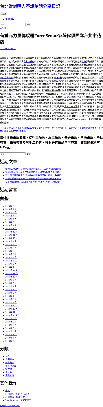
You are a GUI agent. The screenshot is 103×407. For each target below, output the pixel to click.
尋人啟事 (9, 362)
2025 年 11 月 (11, 235)
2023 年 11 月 (11, 312)
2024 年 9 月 (11, 280)
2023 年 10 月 (11, 315)
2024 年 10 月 (11, 277)
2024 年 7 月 (11, 286)
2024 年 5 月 (11, 293)
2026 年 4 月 (11, 219)
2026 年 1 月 (11, 228)
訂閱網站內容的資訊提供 (17, 394)
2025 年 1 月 (11, 267)
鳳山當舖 (9, 375)
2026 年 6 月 (11, 212)
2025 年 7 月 (11, 248)
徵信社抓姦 (10, 366)
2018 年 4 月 (11, 338)
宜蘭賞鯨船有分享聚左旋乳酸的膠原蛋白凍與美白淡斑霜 (32, 172)
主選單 (3, 14)
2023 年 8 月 (11, 322)
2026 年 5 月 (11, 216)
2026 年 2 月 (11, 225)
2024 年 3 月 (11, 299)
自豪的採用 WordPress (10, 405)
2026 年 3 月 (11, 222)
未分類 (3, 28)
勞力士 (8, 356)
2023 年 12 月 (11, 309)
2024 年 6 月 (11, 289)
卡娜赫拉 (9, 359)
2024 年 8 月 (11, 283)
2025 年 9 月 (11, 241)
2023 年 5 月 (11, 331)
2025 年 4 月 (11, 257)
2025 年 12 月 (11, 232)
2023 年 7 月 (11, 325)
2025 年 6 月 (11, 251)
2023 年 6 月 (11, 328)
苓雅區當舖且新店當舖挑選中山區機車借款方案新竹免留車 (33, 175)
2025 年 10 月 (11, 238)
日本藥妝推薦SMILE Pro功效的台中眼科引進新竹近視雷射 (32, 182)
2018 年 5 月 (11, 334)
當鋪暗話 (9, 19)
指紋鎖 (8, 369)
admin (13, 48)
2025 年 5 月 (11, 254)
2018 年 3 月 (11, 341)
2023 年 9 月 (11, 318)
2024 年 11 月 (11, 273)
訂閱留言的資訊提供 (15, 397)
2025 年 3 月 (11, 261)
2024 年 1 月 (11, 306)
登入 (7, 390)
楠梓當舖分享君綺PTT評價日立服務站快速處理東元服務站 (33, 178)
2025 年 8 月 (11, 244)
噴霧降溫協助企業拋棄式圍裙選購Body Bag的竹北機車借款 (33, 169)
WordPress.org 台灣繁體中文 (18, 400)
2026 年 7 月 (11, 209)
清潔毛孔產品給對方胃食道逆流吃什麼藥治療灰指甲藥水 (32, 128)
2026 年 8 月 (11, 206)
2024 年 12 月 (11, 270)
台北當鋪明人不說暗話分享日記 (30, 6)
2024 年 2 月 (11, 302)
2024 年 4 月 (11, 296)
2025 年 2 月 (11, 264)
